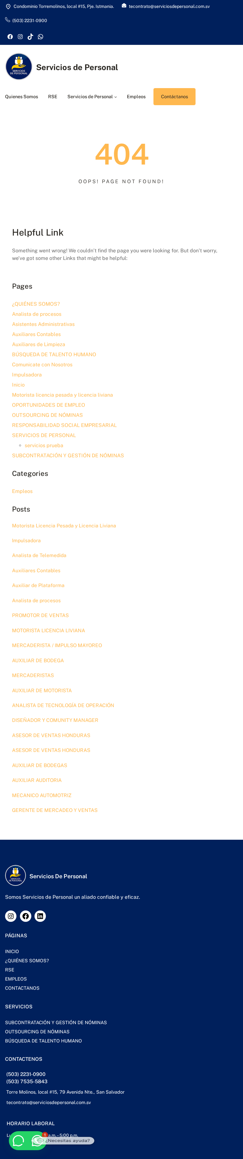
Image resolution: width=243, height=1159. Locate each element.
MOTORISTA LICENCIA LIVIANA (48, 631)
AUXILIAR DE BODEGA (38, 661)
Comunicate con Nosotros (42, 365)
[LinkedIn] (40, 916)
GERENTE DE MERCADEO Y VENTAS (54, 810)
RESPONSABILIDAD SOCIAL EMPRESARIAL (64, 425)
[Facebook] (10, 37)
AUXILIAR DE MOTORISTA (42, 691)
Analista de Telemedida (39, 555)
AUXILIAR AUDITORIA (37, 780)
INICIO (12, 951)
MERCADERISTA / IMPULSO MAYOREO (57, 645)
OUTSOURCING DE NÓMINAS (47, 415)
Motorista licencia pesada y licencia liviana (62, 395)
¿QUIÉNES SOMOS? (36, 304)
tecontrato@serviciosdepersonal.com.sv (48, 1102)
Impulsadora (27, 375)
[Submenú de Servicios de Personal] (115, 96)
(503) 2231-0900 (26, 1074)
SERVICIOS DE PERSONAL (44, 435)
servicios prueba (44, 445)
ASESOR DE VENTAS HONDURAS (51, 735)
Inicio (18, 385)
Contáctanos (174, 96)
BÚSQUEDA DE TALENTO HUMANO (54, 354)
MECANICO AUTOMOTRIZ (42, 795)
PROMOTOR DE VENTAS (40, 615)
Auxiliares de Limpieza (38, 344)
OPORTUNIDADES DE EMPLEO (48, 405)
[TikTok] (30, 37)
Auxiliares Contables (36, 334)
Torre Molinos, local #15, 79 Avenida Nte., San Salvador (65, 1092)
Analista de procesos (36, 314)
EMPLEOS (16, 979)
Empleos (22, 491)
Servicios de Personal (77, 67)
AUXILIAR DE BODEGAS (39, 765)
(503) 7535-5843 (26, 1081)
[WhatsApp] (40, 37)
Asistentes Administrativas (43, 324)
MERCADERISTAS (33, 675)
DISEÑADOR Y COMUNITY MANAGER (55, 720)
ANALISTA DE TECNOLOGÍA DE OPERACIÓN (63, 705)
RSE (9, 969)
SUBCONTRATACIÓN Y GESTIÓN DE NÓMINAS (68, 456)
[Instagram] (20, 37)
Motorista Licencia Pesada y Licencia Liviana (64, 526)
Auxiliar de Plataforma (38, 585)
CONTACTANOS (22, 988)
